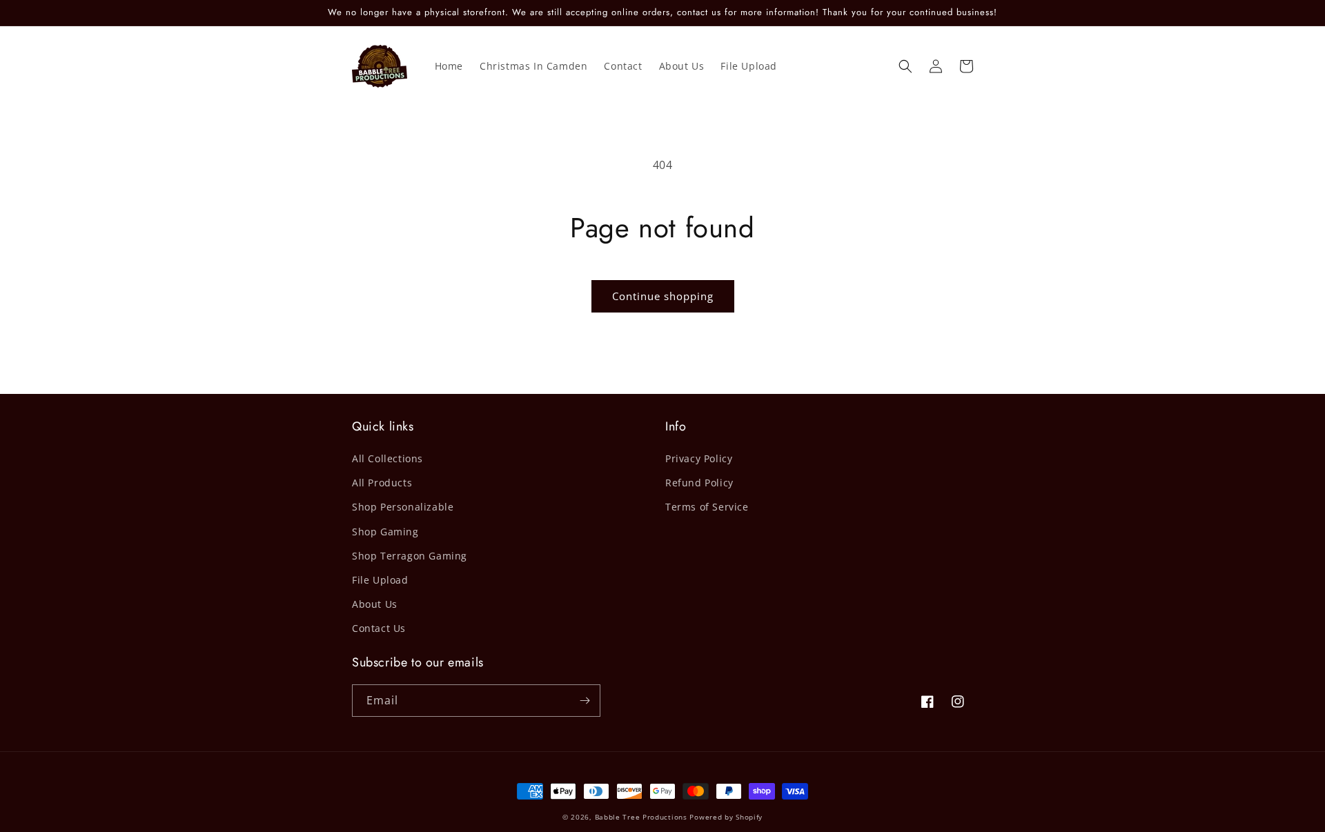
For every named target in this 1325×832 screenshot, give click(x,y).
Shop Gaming (385, 531)
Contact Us (379, 628)
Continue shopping (663, 296)
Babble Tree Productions (641, 817)
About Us (375, 604)
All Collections (387, 458)
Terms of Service (707, 506)
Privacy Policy (698, 458)
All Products (382, 482)
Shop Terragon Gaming (409, 555)
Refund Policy (699, 482)
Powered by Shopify (726, 817)
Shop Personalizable (402, 506)
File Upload (380, 579)
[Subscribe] (584, 700)
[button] (905, 66)
